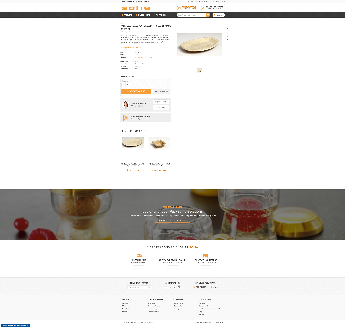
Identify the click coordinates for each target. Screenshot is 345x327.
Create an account (220, 1)
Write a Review (143, 32)
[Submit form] (148, 287)
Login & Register (178, 303)
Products (128, 15)
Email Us (215, 287)
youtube (170, 287)
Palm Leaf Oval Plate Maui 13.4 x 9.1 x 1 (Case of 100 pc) (133, 165)
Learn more (139, 267)
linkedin (179, 287)
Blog (200, 312)
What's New (161, 15)
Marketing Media (218, 322)
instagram (174, 287)
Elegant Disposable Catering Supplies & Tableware (135, 1)
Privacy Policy (152, 309)
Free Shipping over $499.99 (143, 57)
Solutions (125, 312)
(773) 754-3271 (161, 102)
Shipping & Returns (154, 306)
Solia (193, 247)
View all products (164, 221)
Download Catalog (204, 306)
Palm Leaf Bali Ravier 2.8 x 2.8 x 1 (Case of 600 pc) (159, 165)
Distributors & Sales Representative (210, 309)
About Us (190, 1)
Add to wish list (162, 91)
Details (133, 148)
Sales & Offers (144, 15)
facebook (166, 287)
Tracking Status (178, 309)
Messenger (162, 107)
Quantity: (124, 81)
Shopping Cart (177, 306)
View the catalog (181, 221)
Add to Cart (137, 91)
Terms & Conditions (154, 312)
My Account (204, 1)
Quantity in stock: (127, 76)
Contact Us (197, 1)
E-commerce (199, 322)
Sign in (211, 1)
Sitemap (201, 314)
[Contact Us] (125, 117)
